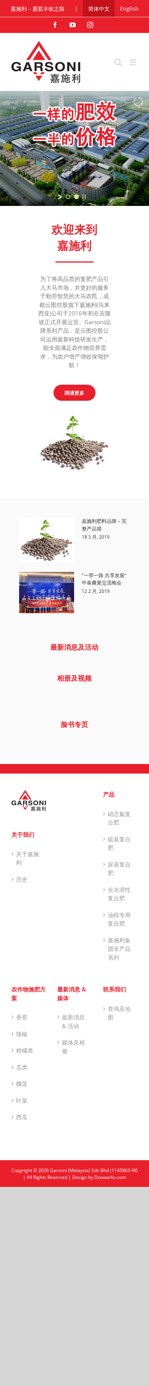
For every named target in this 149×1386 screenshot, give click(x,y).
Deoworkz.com (110, 1177)
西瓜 (22, 1117)
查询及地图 (119, 1013)
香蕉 (22, 1017)
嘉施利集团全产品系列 (119, 948)
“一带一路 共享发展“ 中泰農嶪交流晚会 (104, 579)
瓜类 (22, 1067)
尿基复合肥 (119, 868)
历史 (22, 879)
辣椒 (22, 1034)
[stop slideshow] (84, 196)
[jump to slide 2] (76, 196)
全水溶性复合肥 (119, 894)
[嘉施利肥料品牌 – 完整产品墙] (46, 540)
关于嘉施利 (27, 858)
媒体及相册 (73, 1046)
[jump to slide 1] (68, 196)
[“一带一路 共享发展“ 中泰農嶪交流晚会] (46, 592)
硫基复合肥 (119, 843)
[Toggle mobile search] (118, 62)
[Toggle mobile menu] (134, 62)
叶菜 (22, 1100)
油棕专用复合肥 (119, 919)
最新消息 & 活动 (73, 1021)
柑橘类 (24, 1050)
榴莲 (22, 1083)
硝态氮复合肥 (119, 818)
